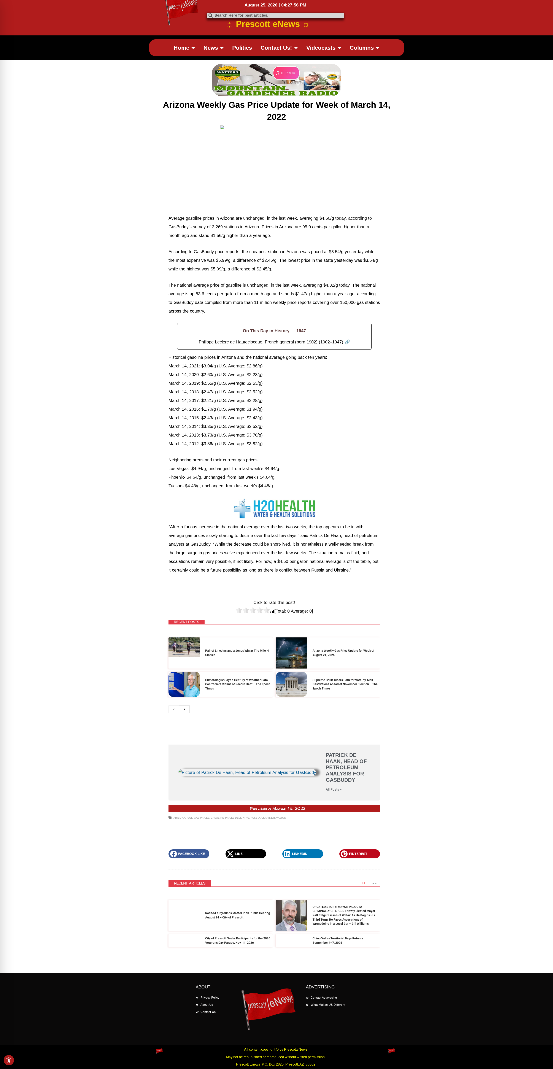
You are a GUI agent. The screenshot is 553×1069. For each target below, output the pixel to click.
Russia (255, 817)
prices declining (237, 817)
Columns (362, 47)
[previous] (173, 709)
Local (373, 883)
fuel (189, 817)
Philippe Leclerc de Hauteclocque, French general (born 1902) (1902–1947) (274, 342)
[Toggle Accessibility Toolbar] (8, 1060)
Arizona (179, 817)
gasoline (217, 817)
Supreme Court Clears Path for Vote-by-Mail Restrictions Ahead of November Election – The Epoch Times (345, 684)
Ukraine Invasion (273, 817)
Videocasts (320, 47)
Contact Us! (276, 47)
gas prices (201, 817)
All (363, 883)
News (210, 47)
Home (181, 47)
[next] (184, 709)
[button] (188, 853)
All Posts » (334, 789)
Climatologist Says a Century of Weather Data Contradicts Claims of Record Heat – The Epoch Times (237, 684)
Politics (242, 47)
